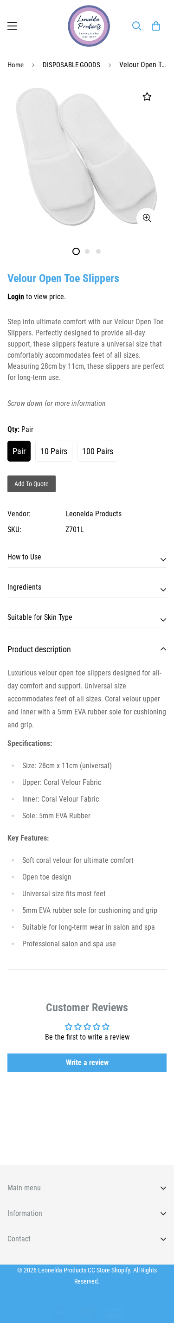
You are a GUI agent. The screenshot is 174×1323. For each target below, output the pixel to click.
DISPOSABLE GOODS (71, 65)
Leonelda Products (93, 513)
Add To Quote (31, 484)
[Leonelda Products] (87, 26)
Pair (19, 451)
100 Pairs (97, 451)
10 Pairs (53, 451)
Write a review (87, 1062)
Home (15, 65)
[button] (156, 26)
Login (15, 296)
